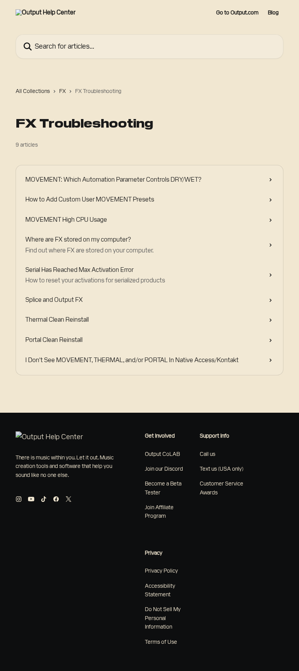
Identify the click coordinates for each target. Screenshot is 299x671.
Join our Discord (164, 468)
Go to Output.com (237, 12)
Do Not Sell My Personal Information (163, 618)
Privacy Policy (161, 570)
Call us (207, 453)
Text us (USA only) (221, 468)
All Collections (33, 91)
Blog (273, 12)
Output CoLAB (162, 453)
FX (62, 91)
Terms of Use (161, 641)
